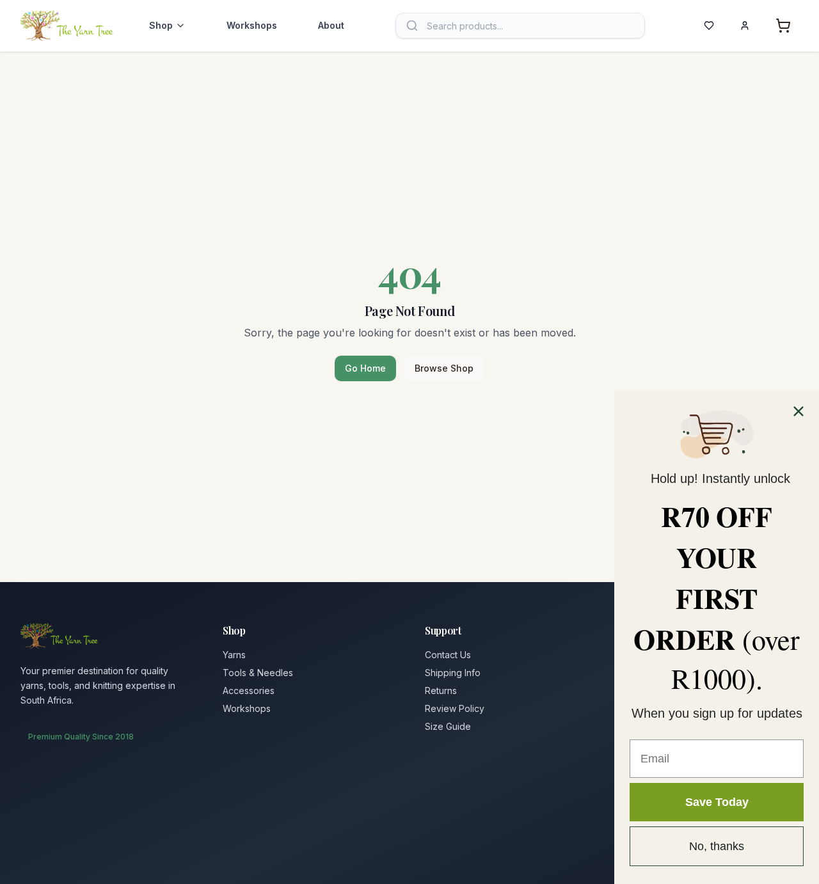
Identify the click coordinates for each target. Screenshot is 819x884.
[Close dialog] (798, 411)
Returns (441, 690)
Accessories (248, 690)
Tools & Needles (258, 672)
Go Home (365, 368)
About (331, 25)
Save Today (717, 802)
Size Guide (448, 726)
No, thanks (716, 846)
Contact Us (448, 654)
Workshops (252, 25)
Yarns (234, 654)
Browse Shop (444, 368)
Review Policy (454, 708)
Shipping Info (453, 672)
